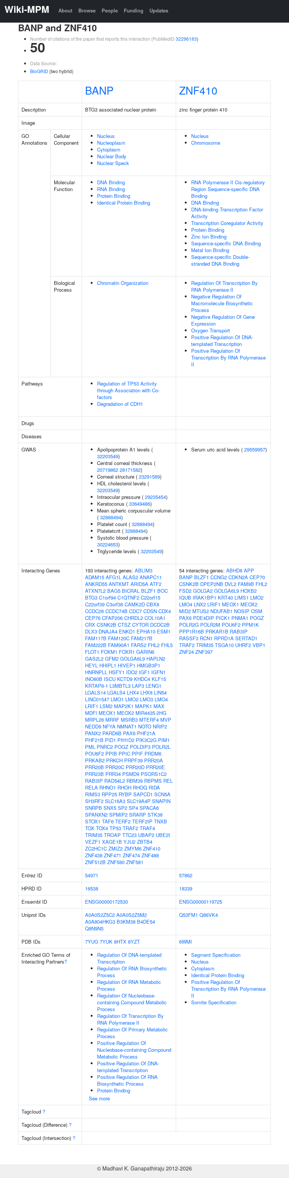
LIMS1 (241, 597)
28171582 (130, 469)
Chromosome (205, 142)
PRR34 (113, 773)
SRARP (137, 814)
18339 (185, 888)
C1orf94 (107, 597)
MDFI (91, 712)
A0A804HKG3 (100, 921)
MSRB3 (129, 719)
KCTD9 (124, 678)
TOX (89, 828)
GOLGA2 (203, 590)
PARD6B (112, 733)
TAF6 (108, 821)
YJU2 (129, 841)
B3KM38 (126, 921)
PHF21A (146, 733)
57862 (185, 875)
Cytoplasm (108, 149)
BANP (99, 90)
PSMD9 (130, 773)
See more (99, 1098)
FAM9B (246, 583)
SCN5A (162, 794)
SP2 (122, 807)
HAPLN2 (155, 658)
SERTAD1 (246, 638)
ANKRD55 (96, 583)
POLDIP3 (140, 746)
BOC (162, 590)
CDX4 (164, 611)
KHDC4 (142, 678)
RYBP (125, 794)
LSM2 (106, 706)
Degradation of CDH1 (120, 403)
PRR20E (155, 767)
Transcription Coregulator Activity (227, 222)
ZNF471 (112, 855)
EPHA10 (146, 631)
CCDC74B (116, 611)
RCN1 (206, 638)
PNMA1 (239, 617)
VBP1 (258, 645)
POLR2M (210, 624)
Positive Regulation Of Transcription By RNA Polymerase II (228, 357)
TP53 (115, 828)
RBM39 (134, 780)
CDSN (150, 611)
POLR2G (189, 624)
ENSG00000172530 (106, 901)
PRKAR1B (216, 631)
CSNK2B (106, 624)
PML (90, 746)
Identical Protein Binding (123, 202)
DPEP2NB (211, 583)
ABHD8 (234, 570)
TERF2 (123, 821)
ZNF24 (186, 651)
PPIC (124, 753)
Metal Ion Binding (210, 250)
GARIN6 (145, 651)
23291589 (149, 476)
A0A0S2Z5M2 (131, 914)
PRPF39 (133, 760)
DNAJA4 (108, 631)
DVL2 (230, 583)
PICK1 (223, 617)
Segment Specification (215, 954)
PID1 (110, 740)
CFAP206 (112, 617)
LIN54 (160, 692)
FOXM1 (109, 651)
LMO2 (131, 699)
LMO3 (146, 699)
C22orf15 (150, 597)
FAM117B (95, 638)
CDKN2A (238, 577)
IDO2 (131, 672)
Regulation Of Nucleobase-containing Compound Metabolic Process (132, 1002)
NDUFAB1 (221, 611)
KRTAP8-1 (96, 685)
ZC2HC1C (96, 848)
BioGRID (39, 71)
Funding (133, 10)
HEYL (91, 665)
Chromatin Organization (122, 282)
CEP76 (92, 617)
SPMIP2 (118, 814)
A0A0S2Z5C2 (100, 914)
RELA (91, 787)
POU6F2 (94, 753)
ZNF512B (95, 862)
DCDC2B (160, 624)
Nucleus (106, 135)
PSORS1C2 (154, 773)
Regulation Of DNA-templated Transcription (129, 958)
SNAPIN (161, 801)
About (65, 10)
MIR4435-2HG (150, 712)
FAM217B (141, 638)
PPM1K (250, 624)
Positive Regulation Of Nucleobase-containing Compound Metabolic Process (134, 1049)
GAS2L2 (94, 658)
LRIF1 (91, 706)
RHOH (124, 787)
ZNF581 (134, 862)
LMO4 (161, 699)
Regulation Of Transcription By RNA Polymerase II (224, 286)
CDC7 (135, 611)
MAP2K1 (124, 706)
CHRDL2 (133, 617)
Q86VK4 (208, 914)
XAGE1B (112, 841)
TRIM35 (93, 834)
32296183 (186, 38)
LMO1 (117, 699)
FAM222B (95, 645)
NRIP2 (160, 726)
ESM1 (163, 631)
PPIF (137, 753)
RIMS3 (92, 794)
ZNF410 (198, 90)
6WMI (185, 941)
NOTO (144, 726)
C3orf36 (114, 604)
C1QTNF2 (128, 597)
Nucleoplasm (111, 142)
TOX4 (102, 828)
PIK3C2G (146, 740)
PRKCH (114, 760)
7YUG (91, 941)
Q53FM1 (188, 914)
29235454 (155, 496)
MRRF (112, 719)
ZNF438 (93, 855)
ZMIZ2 (115, 848)
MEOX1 (107, 712)
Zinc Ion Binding (209, 236)
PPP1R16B (191, 631)
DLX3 (91, 631)
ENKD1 (127, 631)
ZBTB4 (144, 841)
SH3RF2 (94, 801)
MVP (165, 719)
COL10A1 (155, 617)
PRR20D (135, 767)
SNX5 (109, 807)
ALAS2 (130, 577)
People (110, 10)
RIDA (154, 787)
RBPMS (153, 780)
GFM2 (112, 658)
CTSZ (124, 624)
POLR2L (161, 746)
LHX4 (133, 692)
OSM (256, 611)
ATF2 (155, 583)
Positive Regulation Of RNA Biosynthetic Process (127, 1080)
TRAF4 (147, 828)
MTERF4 (149, 719)
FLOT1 (92, 651)
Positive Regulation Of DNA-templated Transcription (222, 340)
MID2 (185, 611)
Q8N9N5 (94, 928)
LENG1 (153, 685)
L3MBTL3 (120, 685)
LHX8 (146, 692)
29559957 (254, 449)
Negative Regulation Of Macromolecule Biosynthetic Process (222, 303)
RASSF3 (188, 638)
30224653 (107, 544)
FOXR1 (127, 651)
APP (249, 570)
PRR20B (94, 767)
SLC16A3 (115, 801)
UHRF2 (243, 645)
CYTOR (140, 624)
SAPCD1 (143, 794)
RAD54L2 (114, 780)
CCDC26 (94, 611)
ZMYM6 (132, 848)
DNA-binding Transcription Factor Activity (227, 213)
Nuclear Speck (113, 163)
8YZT (134, 941)
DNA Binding (111, 182)
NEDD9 (93, 726)
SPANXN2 (96, 814)
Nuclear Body (111, 156)
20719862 (107, 469)
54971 (91, 875)
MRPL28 (94, 719)
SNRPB (93, 807)
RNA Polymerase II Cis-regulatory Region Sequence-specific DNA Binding (228, 189)
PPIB (111, 753)
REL (168, 780)
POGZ (121, 746)
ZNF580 (116, 862)
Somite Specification (213, 1002)
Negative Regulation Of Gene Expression (223, 320)
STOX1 (92, 821)
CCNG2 (218, 577)
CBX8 (152, 604)
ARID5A (139, 583)
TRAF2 (130, 828)
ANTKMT (119, 583)
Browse (87, 10)
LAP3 (138, 685)
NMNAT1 (127, 726)
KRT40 (225, 597)
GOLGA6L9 (132, 658)
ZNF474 (131, 855)
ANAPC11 (151, 577)
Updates (158, 10)
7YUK (106, 941)
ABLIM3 (143, 570)
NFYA (109, 726)
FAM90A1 (118, 645)
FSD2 (185, 590)
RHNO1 (107, 787)
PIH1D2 (125, 740)
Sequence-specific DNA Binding (226, 243)
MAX (159, 706)
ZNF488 (150, 855)
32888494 (110, 517)
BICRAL (131, 590)
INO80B (93, 678)
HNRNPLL (96, 672)
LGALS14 (95, 692)
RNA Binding (111, 189)
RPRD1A (224, 638)
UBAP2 (146, 834)
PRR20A (153, 760)
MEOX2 (125, 712)
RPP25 (109, 794)
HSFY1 (117, 672)
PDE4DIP (203, 617)
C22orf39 (95, 604)
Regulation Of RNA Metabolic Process (129, 985)
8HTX (120, 941)
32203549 (107, 456)
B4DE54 (146, 921)
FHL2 (154, 645)
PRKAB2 (95, 760)
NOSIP (241, 611)
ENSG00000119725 (200, 901)
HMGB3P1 (148, 665)
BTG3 (91, 597)
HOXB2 (248, 590)
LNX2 (200, 604)
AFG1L (113, 577)
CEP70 (257, 577)
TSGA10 (224, 645)
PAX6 (129, 733)
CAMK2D (135, 604)
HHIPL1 (107, 665)
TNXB (160, 821)
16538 (91, 888)
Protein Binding (113, 195)
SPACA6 (149, 807)
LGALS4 (116, 692)
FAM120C (118, 638)
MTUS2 (200, 611)
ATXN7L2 (95, 590)
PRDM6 (152, 753)
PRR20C (114, 767)
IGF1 (144, 672)
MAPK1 (143, 706)
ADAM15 (94, 577)
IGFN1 (158, 672)
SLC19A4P (139, 801)
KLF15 (159, 678)
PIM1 (164, 740)
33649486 (139, 503)
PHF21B (94, 740)
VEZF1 (92, 841)
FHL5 (167, 645)
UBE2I (163, 834)
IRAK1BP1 (204, 597)
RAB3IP (94, 780)
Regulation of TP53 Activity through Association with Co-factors (128, 390)
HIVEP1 (126, 665)
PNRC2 (105, 746)
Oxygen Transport (210, 330)
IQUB (185, 597)
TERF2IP (142, 821)
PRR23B (94, 773)
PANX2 (93, 733)
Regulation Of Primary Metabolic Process (132, 1033)
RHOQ (140, 787)
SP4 (133, 807)
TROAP (112, 834)
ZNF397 (204, 651)
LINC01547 (97, 699)
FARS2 (138, 645)
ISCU (110, 678)
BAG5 (113, 590)
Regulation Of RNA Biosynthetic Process (132, 972)
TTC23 (129, 834)
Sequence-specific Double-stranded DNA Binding (220, 260)
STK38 (155, 814)
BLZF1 (148, 590)
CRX (90, 624)
